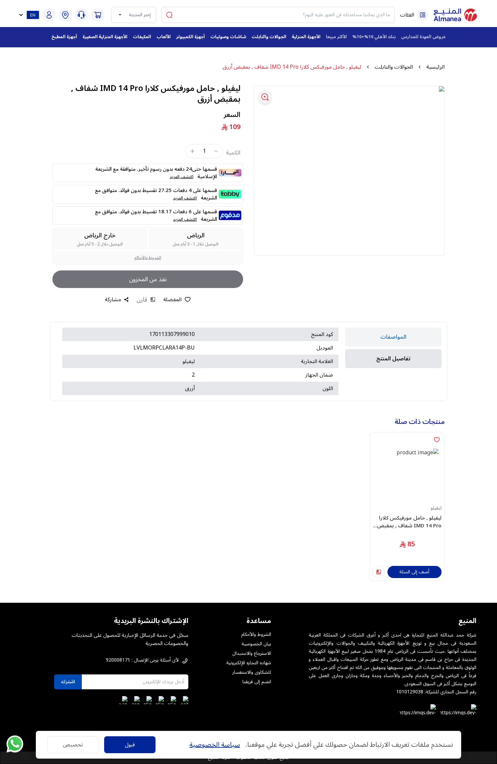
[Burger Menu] (422, 15)
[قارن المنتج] (379, 572)
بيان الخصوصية (256, 644)
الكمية (233, 153)
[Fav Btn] (437, 440)
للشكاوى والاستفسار (251, 672)
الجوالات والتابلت (394, 67)
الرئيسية (435, 67)
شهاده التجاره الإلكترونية (248, 663)
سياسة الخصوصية (214, 745)
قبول (130, 744)
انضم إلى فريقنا (256, 681)
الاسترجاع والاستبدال (251, 653)
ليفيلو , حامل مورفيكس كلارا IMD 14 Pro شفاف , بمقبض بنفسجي (409, 521)
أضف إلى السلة (414, 572)
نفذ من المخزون (148, 279)
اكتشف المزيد (181, 177)
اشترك (68, 682)
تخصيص (73, 744)
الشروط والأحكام (148, 258)
